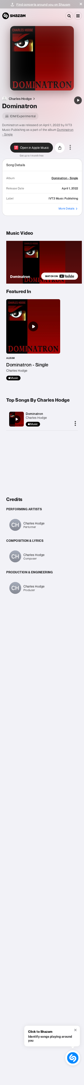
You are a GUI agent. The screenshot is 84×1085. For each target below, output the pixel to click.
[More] (75, 424)
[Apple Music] (13, 378)
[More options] (70, 148)
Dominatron (34, 414)
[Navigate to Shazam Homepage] (14, 15)
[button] (81, 4)
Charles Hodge (36, 418)
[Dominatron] (78, 100)
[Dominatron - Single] (33, 339)
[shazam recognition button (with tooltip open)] (72, 1058)
